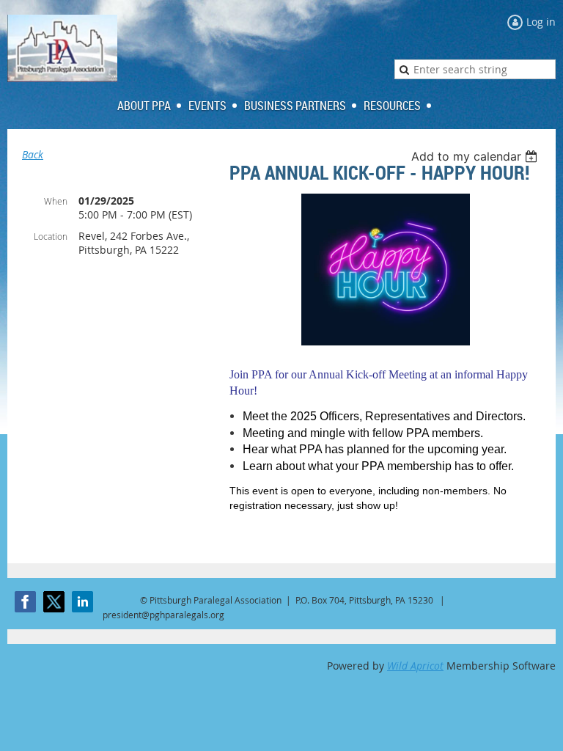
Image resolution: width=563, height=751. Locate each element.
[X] (54, 601)
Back (32, 154)
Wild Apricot (415, 666)
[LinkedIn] (82, 601)
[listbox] (476, 156)
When (55, 201)
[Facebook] (25, 601)
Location (50, 236)
